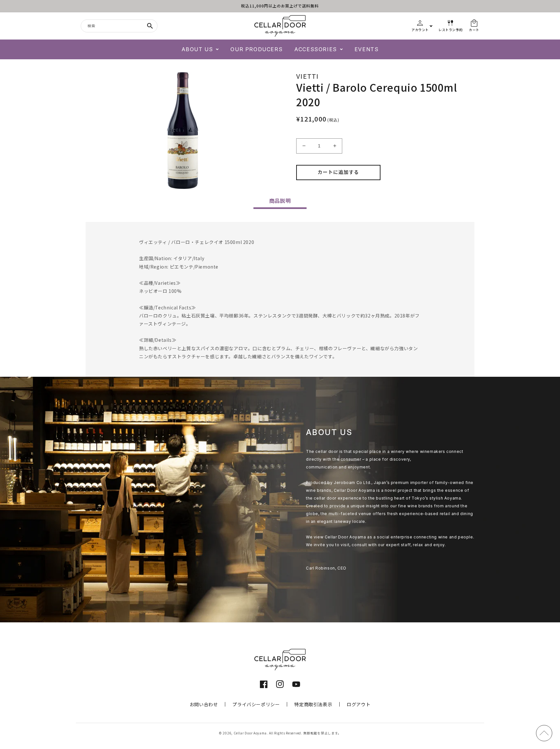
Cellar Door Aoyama (250, 733)
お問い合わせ (204, 704)
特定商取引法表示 (313, 704)
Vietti (307, 76)
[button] (200, 49)
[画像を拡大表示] (182, 130)
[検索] (150, 26)
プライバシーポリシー (256, 704)
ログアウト (358, 704)
